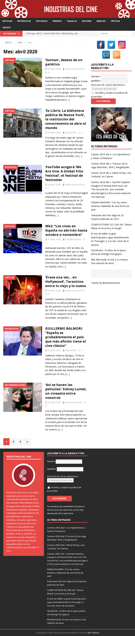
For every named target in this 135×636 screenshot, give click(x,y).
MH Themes (93, 632)
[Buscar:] (115, 33)
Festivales (41, 21)
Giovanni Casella (73, 402)
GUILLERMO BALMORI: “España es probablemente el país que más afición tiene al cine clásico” (65, 337)
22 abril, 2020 (54, 402)
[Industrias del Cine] (67, 15)
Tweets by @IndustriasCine (105, 282)
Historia (86, 21)
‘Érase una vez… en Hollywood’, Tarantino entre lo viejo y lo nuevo (65, 281)
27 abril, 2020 (54, 239)
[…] (67, 99)
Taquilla (72, 21)
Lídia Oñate (71, 132)
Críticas (115, 21)
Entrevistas (24, 21)
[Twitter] (111, 45)
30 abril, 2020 (54, 68)
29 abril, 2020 (54, 132)
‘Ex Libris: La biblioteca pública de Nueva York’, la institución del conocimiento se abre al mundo (65, 119)
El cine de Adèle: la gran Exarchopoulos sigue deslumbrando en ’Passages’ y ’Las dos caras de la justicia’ (66, 602)
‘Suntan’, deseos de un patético (63, 62)
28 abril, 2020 (54, 184)
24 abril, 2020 (54, 290)
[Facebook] (101, 45)
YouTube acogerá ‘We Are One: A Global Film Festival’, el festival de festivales (64, 173)
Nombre (95, 76)
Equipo (7, 27)
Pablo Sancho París (75, 68)
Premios (57, 21)
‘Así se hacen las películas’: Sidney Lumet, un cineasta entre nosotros (66, 391)
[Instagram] (122, 45)
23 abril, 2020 (54, 350)
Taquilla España (73, 239)
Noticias (7, 21)
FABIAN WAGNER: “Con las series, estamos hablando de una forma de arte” (110, 206)
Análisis (101, 21)
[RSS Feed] (116, 55)
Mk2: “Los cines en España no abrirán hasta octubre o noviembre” (66, 230)
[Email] (106, 55)
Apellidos (96, 80)
